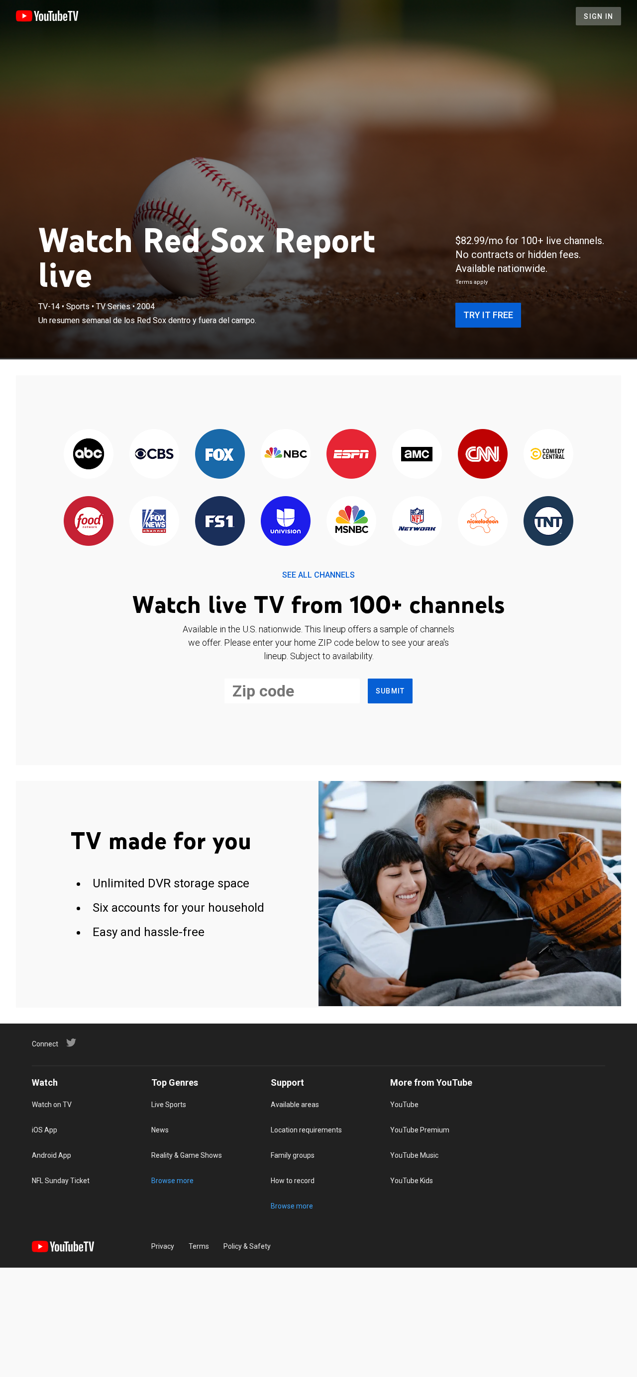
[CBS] (154, 454)
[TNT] (548, 521)
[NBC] (285, 454)
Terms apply (471, 282)
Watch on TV (52, 1105)
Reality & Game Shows (186, 1155)
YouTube (404, 1105)
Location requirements (306, 1130)
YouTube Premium (419, 1130)
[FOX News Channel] (154, 521)
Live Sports (168, 1105)
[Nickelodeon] (483, 521)
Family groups (293, 1155)
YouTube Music (414, 1155)
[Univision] (285, 521)
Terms (199, 1246)
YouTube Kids (411, 1181)
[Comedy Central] (548, 454)
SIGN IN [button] (598, 16)
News (160, 1130)
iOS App (44, 1130)
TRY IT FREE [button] (488, 315)
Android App (51, 1155)
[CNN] (483, 454)
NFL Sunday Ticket (61, 1181)
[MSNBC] (351, 521)
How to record (293, 1181)
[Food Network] (88, 521)
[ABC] (88, 454)
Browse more (172, 1181)
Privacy (162, 1246)
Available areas (295, 1105)
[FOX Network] (220, 454)
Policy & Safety (247, 1246)
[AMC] (417, 454)
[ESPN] (351, 454)
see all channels (318, 575)
